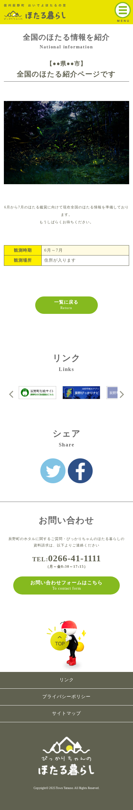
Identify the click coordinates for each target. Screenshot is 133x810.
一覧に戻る (66, 305)
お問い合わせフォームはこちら (66, 585)
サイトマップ (66, 713)
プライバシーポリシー (66, 696)
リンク (66, 679)
